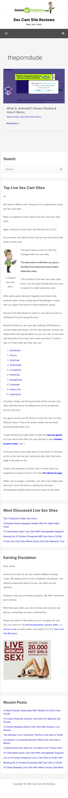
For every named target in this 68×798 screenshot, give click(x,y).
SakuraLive (15, 394)
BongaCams (16, 379)
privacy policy (52, 624)
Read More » (13, 123)
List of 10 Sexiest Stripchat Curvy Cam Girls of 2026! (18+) (33, 757)
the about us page (52, 473)
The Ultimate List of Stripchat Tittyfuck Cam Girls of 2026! (33, 735)
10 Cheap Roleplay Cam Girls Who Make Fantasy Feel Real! (33, 767)
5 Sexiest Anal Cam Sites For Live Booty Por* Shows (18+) (33, 748)
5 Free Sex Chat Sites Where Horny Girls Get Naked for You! (34, 541)
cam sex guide (54, 435)
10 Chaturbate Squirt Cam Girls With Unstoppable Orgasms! (33, 531)
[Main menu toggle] (6, 33)
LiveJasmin (15, 370)
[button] (63, 34)
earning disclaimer (34, 624)
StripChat (14, 360)
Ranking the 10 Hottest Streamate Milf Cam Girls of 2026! (32, 536)
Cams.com (15, 389)
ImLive (13, 355)
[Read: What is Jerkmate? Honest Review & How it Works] (34, 86)
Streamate (15, 350)
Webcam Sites (13, 117)
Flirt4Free (15, 375)
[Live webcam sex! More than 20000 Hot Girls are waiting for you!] (27, 659)
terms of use (9, 629)
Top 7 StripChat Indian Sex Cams (20, 518)
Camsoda (14, 384)
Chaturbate (15, 365)
